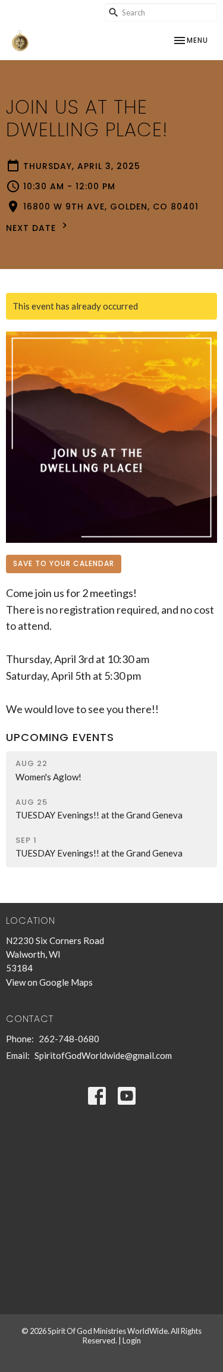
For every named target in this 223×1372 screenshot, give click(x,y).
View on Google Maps (49, 982)
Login (132, 1340)
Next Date (32, 228)
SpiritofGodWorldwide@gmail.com (103, 1055)
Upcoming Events (60, 737)
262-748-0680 (69, 1038)
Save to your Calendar (63, 563)
